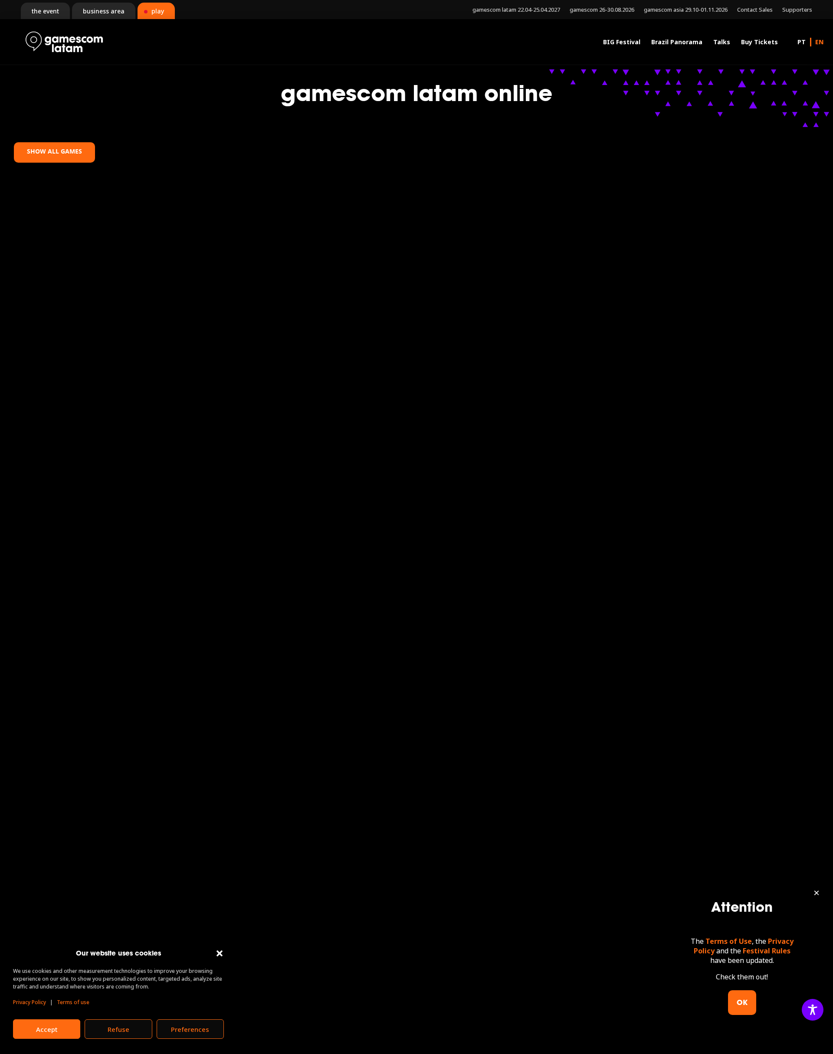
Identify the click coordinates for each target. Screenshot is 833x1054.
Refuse (118, 1029)
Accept (47, 1029)
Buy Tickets (759, 42)
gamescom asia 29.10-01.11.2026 (686, 10)
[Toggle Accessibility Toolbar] (812, 1009)
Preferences (190, 1029)
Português (801, 42)
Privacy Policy (29, 1002)
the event (45, 11)
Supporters (797, 10)
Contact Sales (755, 10)
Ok (742, 1002)
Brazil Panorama (676, 42)
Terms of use (73, 1002)
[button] (219, 953)
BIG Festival (621, 42)
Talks (721, 42)
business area (104, 11)
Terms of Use (728, 941)
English (819, 42)
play (157, 11)
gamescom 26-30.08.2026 (602, 10)
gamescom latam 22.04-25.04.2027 (516, 10)
